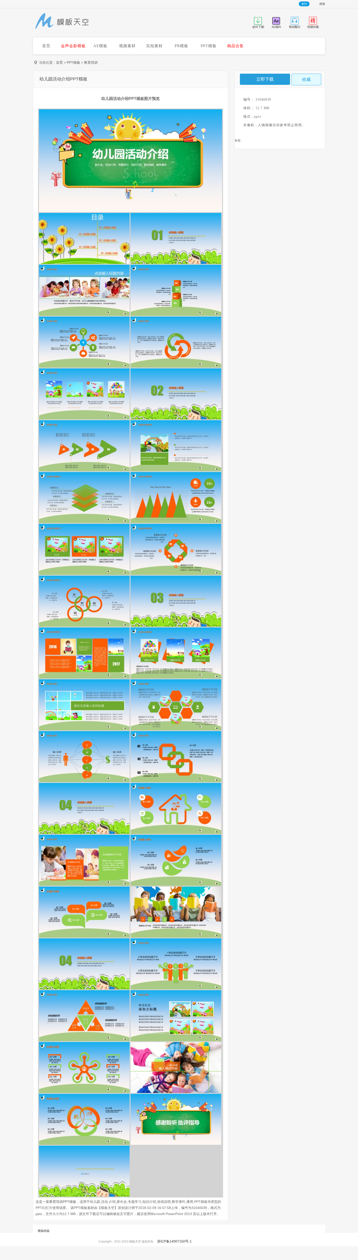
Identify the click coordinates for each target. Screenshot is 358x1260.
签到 (304, 4)
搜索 (322, 4)
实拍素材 (154, 46)
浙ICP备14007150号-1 (174, 1241)
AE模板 (100, 46)
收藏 (306, 79)
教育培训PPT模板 (62, 1202)
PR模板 (181, 46)
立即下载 (265, 79)
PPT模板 (209, 46)
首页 (46, 46)
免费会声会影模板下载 (62, 21)
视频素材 (127, 46)
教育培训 (91, 62)
